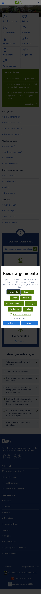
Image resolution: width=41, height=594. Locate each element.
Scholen (29, 323)
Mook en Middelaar (14, 304)
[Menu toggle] (3, 3)
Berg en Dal (13, 292)
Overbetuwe (14, 309)
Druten (14, 298)
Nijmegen (31, 304)
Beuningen (28, 292)
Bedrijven (11, 323)
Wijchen (28, 309)
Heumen (25, 298)
